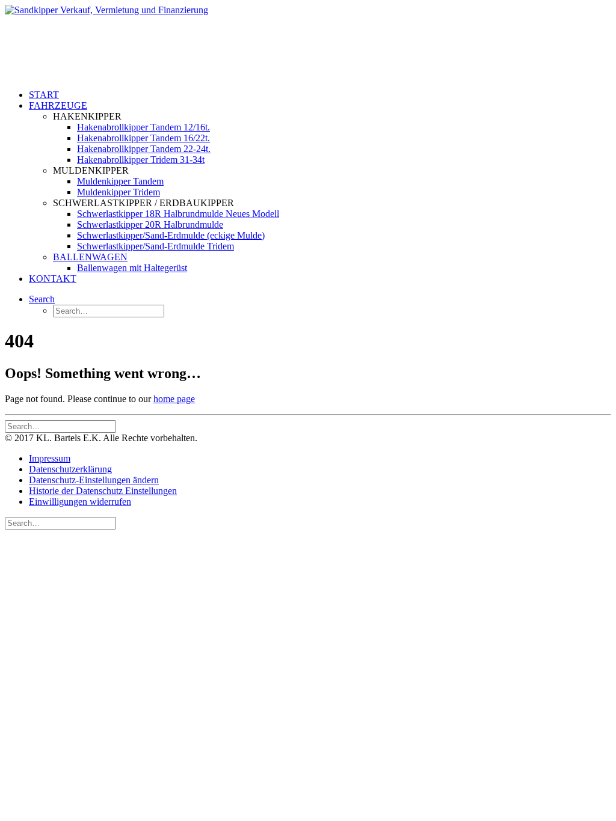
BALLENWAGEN (90, 257)
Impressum (49, 458)
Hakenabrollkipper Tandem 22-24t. (144, 149)
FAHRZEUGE (58, 105)
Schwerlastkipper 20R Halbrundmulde (150, 224)
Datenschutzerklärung (70, 469)
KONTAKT (52, 278)
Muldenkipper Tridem (118, 192)
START (44, 95)
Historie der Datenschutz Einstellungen (103, 491)
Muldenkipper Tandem (120, 181)
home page (174, 399)
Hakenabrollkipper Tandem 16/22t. (143, 138)
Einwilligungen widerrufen (80, 501)
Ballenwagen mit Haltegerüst (132, 268)
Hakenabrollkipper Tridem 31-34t (141, 159)
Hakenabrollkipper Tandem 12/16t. (143, 127)
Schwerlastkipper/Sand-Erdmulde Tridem (155, 246)
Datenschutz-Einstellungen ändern (94, 480)
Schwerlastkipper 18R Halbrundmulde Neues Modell (178, 214)
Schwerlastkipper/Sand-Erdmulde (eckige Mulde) (171, 235)
